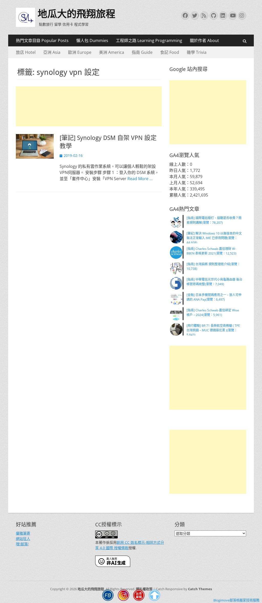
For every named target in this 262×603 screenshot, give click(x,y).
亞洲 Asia (51, 52)
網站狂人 (23, 538)
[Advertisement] (89, 106)
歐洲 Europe (79, 52)
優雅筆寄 (23, 533)
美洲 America (111, 52)
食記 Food (169, 52)
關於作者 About (204, 40)
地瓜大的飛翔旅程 (76, 13)
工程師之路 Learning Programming (149, 40)
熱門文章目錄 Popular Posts (42, 40)
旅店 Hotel (26, 52)
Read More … (139, 178)
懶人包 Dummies (92, 40)
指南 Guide (142, 52)
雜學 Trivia (196, 52)
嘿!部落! (22, 543)
